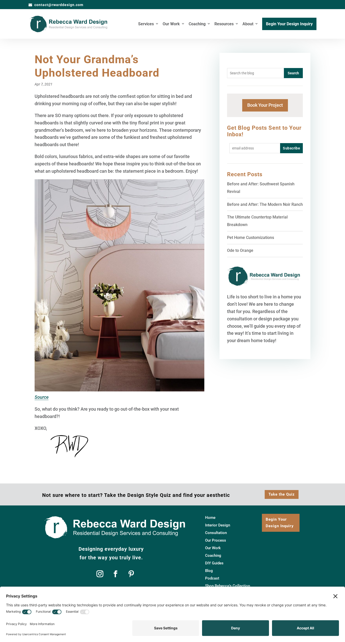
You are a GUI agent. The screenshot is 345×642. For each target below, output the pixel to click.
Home (210, 518)
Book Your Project (265, 105)
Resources (224, 24)
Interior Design (217, 525)
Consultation (216, 533)
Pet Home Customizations (250, 237)
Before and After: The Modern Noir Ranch (265, 204)
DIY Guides (214, 563)
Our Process (215, 541)
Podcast (212, 579)
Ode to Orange (240, 250)
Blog (209, 571)
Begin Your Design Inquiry (289, 24)
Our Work (171, 24)
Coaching (197, 24)
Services (146, 24)
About (247, 24)
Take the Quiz (281, 494)
